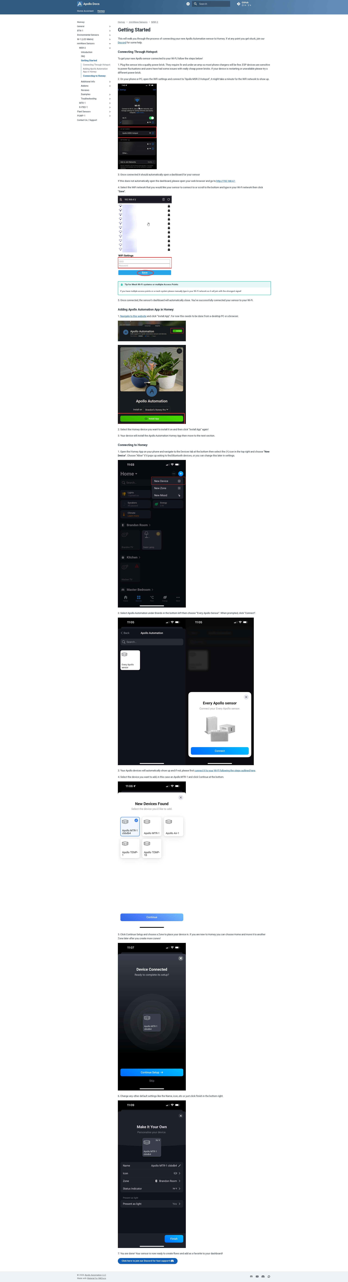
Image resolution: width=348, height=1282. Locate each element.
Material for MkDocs (96, 1278)
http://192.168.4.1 (225, 181)
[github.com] (251, 1276)
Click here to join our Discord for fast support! (146, 1261)
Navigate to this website (133, 316)
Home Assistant (85, 11)
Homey (101, 11)
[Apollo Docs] (79, 4)
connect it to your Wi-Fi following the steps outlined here (225, 770)
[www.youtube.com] (257, 1276)
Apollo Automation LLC (95, 1275)
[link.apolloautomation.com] (263, 1276)
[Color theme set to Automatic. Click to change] (188, 4)
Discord (122, 42)
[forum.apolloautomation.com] (268, 1276)
